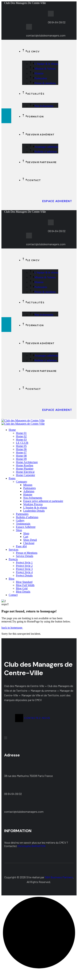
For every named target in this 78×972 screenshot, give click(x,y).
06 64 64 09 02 (13, 793)
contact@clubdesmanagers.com (24, 811)
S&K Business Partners (59, 877)
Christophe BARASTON (31, 846)
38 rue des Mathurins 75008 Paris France (28, 775)
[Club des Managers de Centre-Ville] (23, 420)
